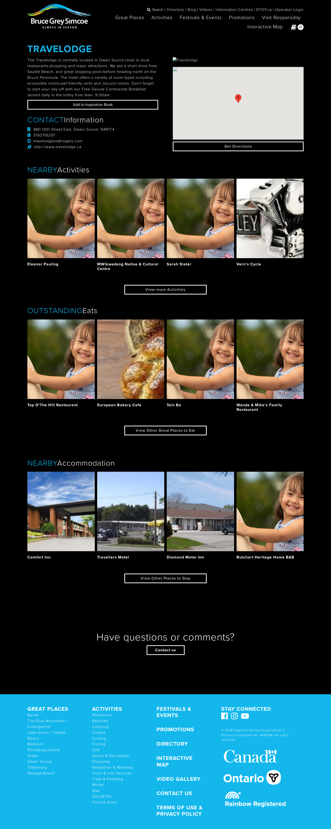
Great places (47, 709)
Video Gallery (179, 779)
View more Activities (165, 289)
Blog (192, 9)
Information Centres (234, 9)
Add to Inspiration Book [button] (93, 104)
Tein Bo (174, 405)
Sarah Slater (179, 264)
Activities (162, 18)
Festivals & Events (201, 18)
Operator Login (289, 9)
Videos (205, 9)
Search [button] (158, 9)
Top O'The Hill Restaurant (52, 405)
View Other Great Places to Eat (165, 430)
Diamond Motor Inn (185, 557)
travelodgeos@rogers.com (58, 141)
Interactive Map (265, 27)
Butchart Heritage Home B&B (265, 557)
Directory (175, 9)
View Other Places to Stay (165, 578)
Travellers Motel (113, 557)
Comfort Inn (39, 557)
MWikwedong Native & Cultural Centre (127, 266)
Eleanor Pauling (42, 264)
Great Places (129, 18)
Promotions (242, 18)
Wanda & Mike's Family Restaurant (259, 407)
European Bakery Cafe (119, 405)
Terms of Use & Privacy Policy (180, 810)
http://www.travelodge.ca (57, 146)
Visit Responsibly (281, 18)
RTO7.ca (264, 9)
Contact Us (174, 793)
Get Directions (238, 146)
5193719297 (44, 135)
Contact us (165, 650)
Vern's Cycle (248, 264)
